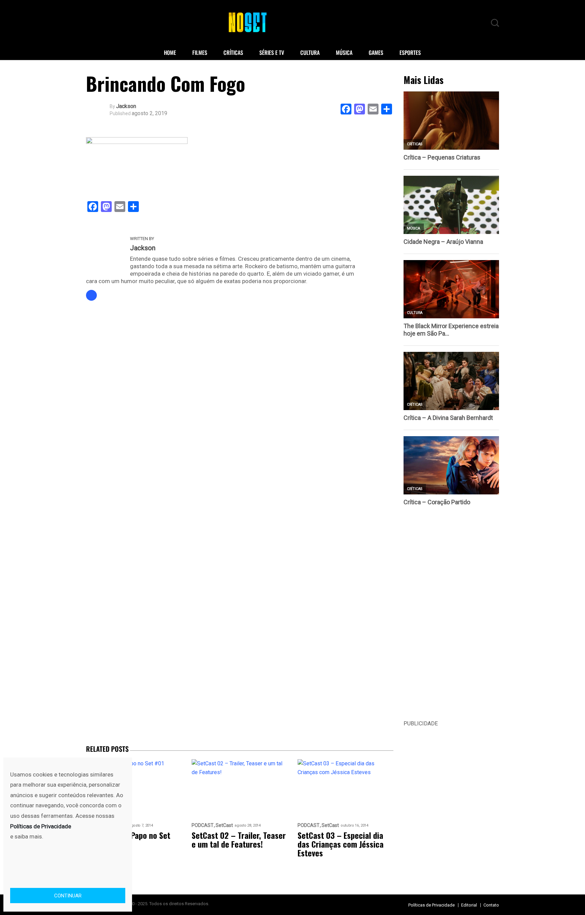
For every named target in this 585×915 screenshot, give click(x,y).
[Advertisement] (451, 617)
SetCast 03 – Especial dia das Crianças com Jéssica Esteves (341, 844)
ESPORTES (410, 52)
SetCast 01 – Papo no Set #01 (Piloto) (128, 839)
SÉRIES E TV (271, 52)
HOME (170, 52)
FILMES (199, 52)
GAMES (376, 52)
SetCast (224, 825)
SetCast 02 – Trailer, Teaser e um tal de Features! (239, 839)
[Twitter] (91, 295)
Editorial (469, 905)
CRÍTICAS (233, 52)
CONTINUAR (68, 896)
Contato (491, 905)
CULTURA (310, 52)
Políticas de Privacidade (431, 905)
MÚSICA (344, 52)
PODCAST (203, 825)
